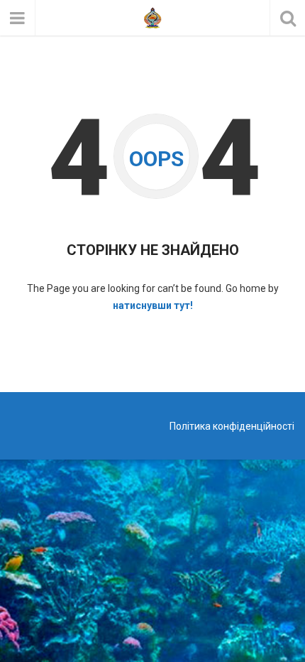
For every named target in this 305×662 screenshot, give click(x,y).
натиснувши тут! (153, 305)
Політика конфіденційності (232, 426)
